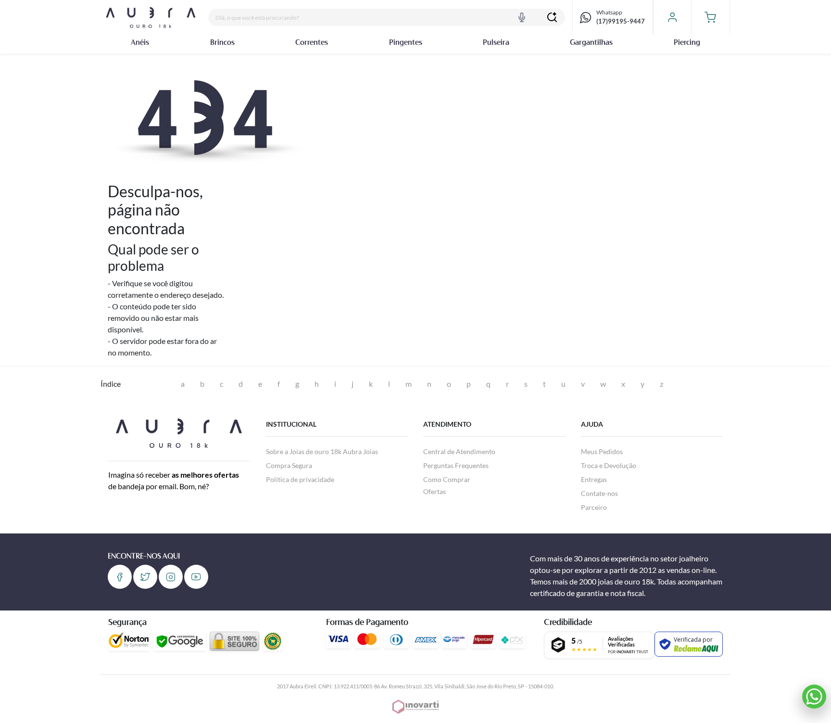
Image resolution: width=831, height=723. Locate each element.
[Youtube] (196, 577)
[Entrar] (672, 17)
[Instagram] (171, 577)
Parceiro (594, 507)
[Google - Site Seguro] (179, 641)
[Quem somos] (178, 431)
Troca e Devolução (608, 465)
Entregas (594, 479)
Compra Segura (289, 465)
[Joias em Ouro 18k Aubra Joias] (151, 17)
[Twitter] (145, 577)
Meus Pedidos (602, 451)
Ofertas (434, 491)
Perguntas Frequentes (456, 465)
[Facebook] (120, 577)
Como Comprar (446, 479)
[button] (711, 17)
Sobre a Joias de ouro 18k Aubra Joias (322, 451)
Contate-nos (599, 493)
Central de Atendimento (459, 451)
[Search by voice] (522, 17)
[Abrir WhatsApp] (814, 697)
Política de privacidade (300, 479)
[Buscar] (552, 17)
